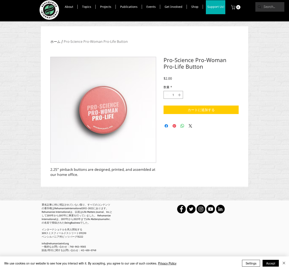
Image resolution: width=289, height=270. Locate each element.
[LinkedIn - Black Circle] (220, 209)
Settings (251, 263)
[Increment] (179, 95)
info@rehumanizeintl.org (55, 243)
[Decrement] (166, 95)
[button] (68, 7)
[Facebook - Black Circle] (181, 209)
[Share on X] (190, 125)
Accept (270, 263)
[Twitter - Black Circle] (191, 209)
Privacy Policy (167, 263)
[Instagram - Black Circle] (201, 209)
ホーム (55, 41)
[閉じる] (283, 263)
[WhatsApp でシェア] (182, 125)
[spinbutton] (173, 95)
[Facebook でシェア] (166, 125)
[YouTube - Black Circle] (210, 209)
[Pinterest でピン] (174, 125)
